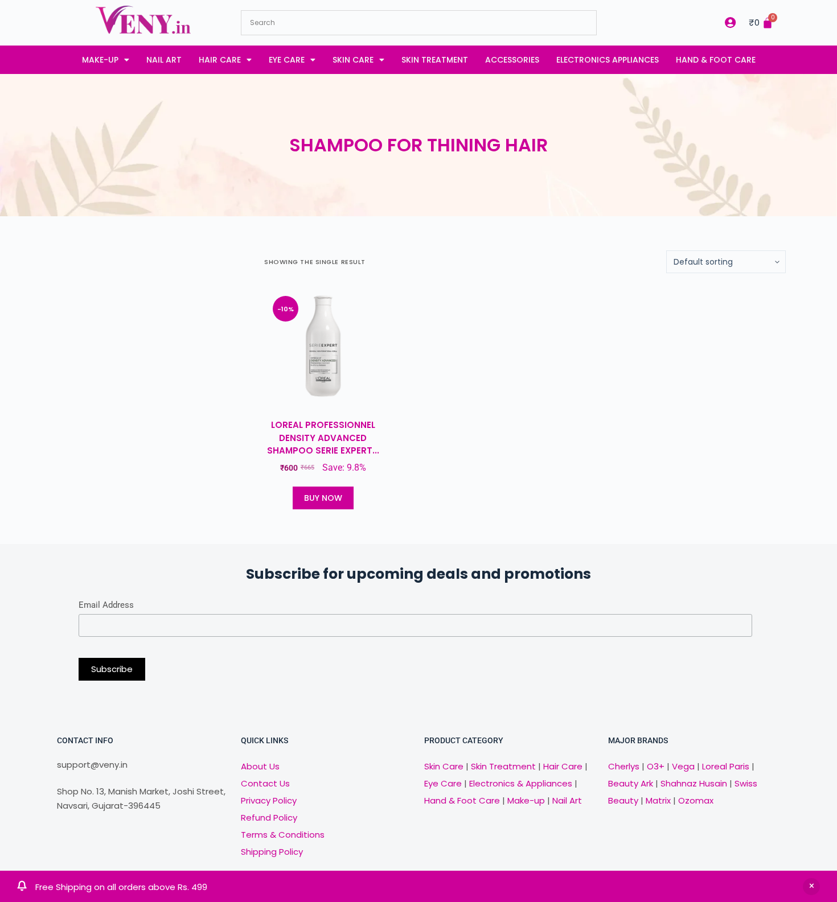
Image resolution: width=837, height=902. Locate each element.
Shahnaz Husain (693, 783)
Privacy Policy (269, 800)
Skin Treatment (434, 59)
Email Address (106, 605)
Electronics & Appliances (520, 783)
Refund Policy (269, 817)
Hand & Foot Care (716, 59)
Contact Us (265, 783)
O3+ (655, 766)
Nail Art (164, 59)
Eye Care (287, 59)
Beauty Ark (630, 783)
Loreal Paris (725, 766)
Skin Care (353, 59)
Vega (683, 766)
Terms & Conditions (283, 835)
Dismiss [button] (811, 886)
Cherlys (623, 766)
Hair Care (220, 59)
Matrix (658, 800)
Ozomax (695, 800)
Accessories (512, 59)
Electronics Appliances (607, 59)
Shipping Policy (272, 852)
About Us (260, 766)
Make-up (100, 59)
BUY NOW (323, 498)
